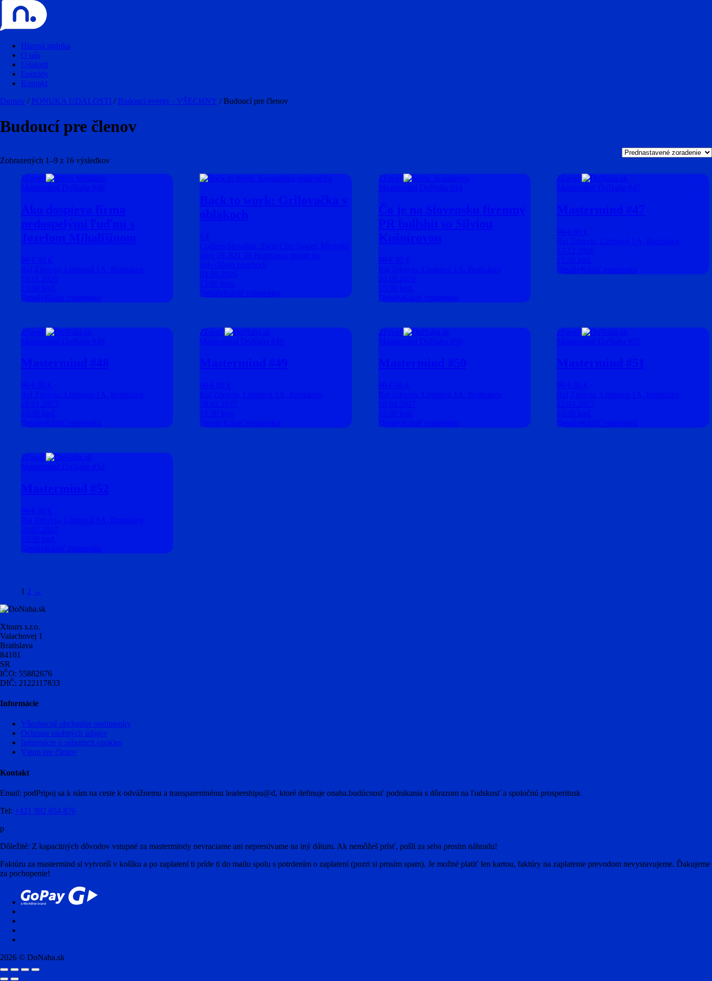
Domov (12, 100)
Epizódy (34, 73)
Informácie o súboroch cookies (71, 742)
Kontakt (34, 83)
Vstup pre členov (49, 751)
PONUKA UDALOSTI (71, 100)
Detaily (33, 297)
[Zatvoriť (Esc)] (35, 969)
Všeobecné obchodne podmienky (76, 723)
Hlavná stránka (45, 45)
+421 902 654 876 (45, 810)
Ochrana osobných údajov (64, 733)
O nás (30, 55)
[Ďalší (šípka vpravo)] (14, 978)
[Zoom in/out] (4, 969)
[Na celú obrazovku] (14, 969)
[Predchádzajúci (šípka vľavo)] (4, 978)
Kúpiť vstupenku (73, 297)
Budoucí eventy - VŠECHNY (167, 100)
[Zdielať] (25, 969)
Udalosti (34, 64)
